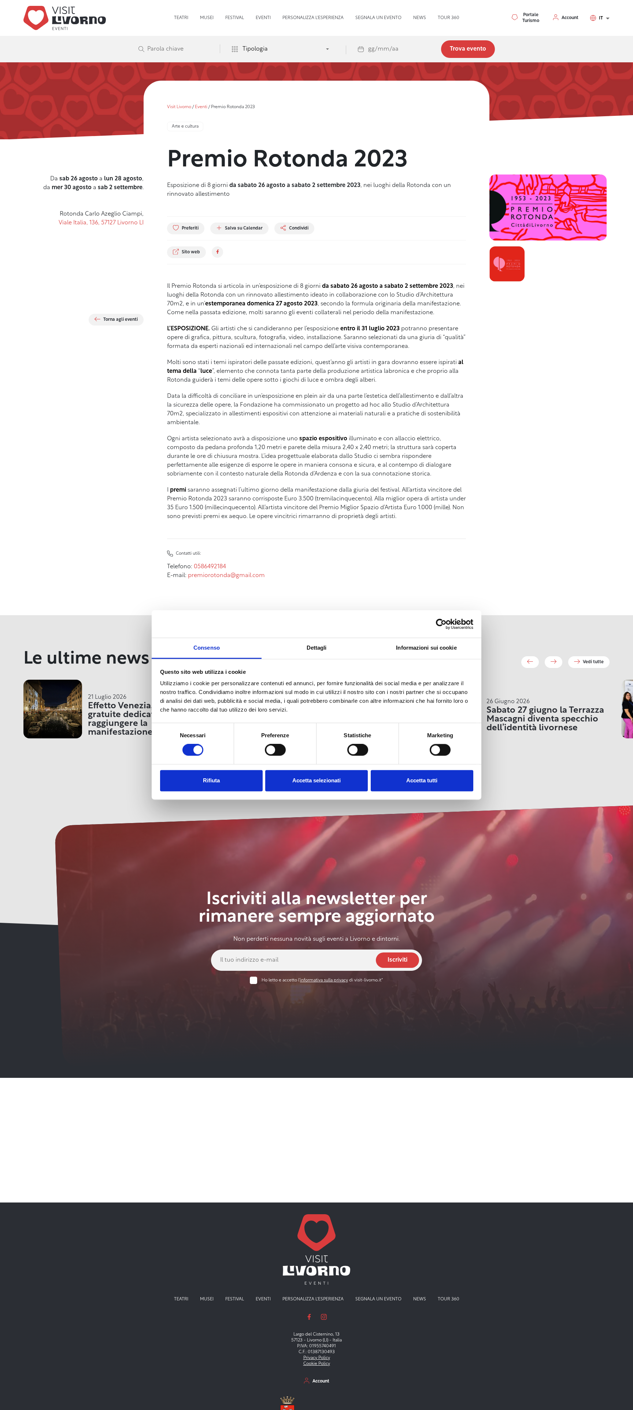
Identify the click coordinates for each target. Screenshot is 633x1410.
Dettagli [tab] (317, 648)
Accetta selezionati (316, 780)
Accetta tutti (421, 780)
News (419, 18)
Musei (207, 18)
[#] (530, 662)
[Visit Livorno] (64, 18)
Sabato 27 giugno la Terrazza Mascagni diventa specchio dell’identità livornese (545, 719)
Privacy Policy (316, 1358)
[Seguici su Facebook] (309, 1317)
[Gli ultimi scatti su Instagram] (324, 1317)
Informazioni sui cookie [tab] (426, 648)
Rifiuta (211, 780)
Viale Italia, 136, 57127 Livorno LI (101, 223)
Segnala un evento (378, 18)
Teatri (181, 18)
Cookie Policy (316, 1364)
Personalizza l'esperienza (313, 18)
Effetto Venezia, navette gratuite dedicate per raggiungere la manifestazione (137, 719)
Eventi (263, 18)
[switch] (275, 750)
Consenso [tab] (206, 648)
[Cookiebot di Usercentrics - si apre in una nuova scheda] (441, 623)
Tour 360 (448, 18)
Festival (234, 18)
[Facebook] (217, 252)
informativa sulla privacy (324, 980)
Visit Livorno (179, 107)
